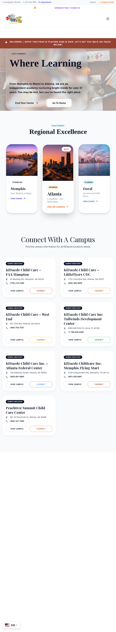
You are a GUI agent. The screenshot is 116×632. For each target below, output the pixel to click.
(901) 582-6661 (75, 376)
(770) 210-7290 (17, 283)
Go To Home (59, 103)
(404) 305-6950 (75, 283)
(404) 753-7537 (17, 327)
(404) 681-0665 (17, 376)
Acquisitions (46, 2)
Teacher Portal (108, 2)
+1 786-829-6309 (76, 332)
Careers (93, 2)
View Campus (17, 291)
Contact (41, 291)
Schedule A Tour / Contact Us (67, 8)
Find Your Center (24, 103)
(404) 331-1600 (17, 421)
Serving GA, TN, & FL (13, 2)
